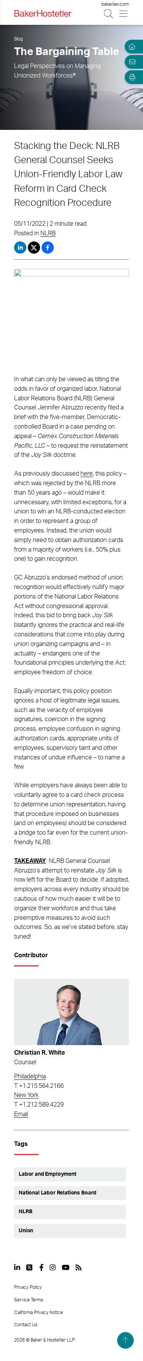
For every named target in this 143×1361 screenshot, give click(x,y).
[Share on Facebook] (48, 247)
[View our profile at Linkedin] (17, 1267)
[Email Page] (131, 62)
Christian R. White (39, 1053)
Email (21, 1114)
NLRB (48, 233)
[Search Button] (109, 13)
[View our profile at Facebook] (41, 1267)
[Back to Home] (42, 13)
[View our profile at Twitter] (29, 1267)
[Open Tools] (131, 77)
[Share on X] (35, 247)
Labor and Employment (47, 1174)
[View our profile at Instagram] (53, 1267)
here (86, 474)
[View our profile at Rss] (79, 1267)
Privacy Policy (28, 1287)
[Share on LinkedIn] (20, 247)
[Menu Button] (124, 13)
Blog (18, 39)
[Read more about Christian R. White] (71, 1012)
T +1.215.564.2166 (39, 1086)
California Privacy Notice (38, 1312)
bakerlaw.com (115, 4)
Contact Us (25, 1324)
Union (26, 1230)
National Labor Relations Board (57, 1193)
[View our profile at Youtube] (65, 1267)
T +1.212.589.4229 (39, 1105)
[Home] (131, 46)
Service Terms (28, 1300)
